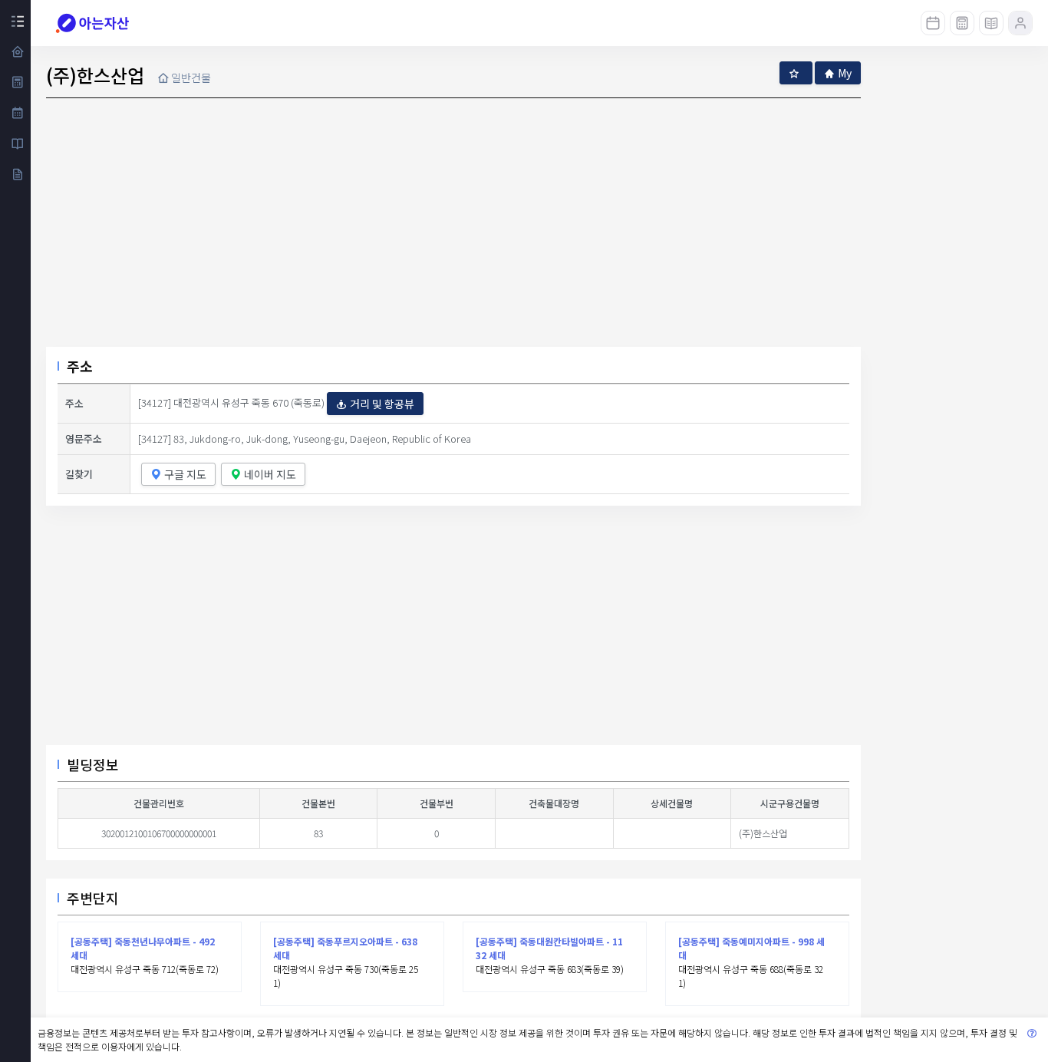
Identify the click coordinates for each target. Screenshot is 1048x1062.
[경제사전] (991, 23)
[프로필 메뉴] (1020, 23)
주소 (80, 366)
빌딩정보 (93, 764)
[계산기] (962, 23)
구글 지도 (185, 474)
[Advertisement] (453, 631)
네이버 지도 (270, 474)
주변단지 (93, 898)
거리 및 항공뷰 (382, 403)
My (845, 73)
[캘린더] (933, 23)
